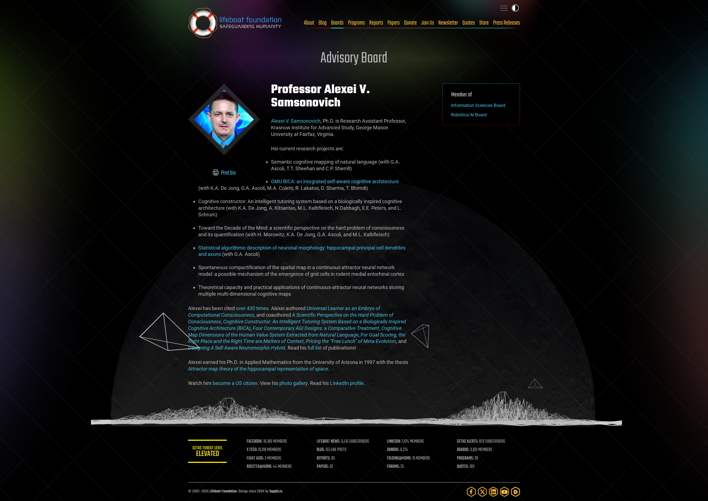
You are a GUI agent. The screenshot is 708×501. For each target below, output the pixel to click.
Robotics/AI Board (469, 114)
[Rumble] (515, 492)
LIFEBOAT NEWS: (328, 441)
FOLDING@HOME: (399, 458)
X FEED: (252, 449)
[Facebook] (471, 492)
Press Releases (506, 23)
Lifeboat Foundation (223, 491)
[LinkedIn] (493, 492)
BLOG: (321, 449)
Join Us (427, 23)
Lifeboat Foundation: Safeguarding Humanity (235, 23)
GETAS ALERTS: (467, 441)
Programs (356, 23)
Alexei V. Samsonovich (296, 121)
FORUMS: (393, 466)
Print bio (228, 173)
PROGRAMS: (465, 458)
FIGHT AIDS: (255, 458)
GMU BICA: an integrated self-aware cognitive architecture (335, 181)
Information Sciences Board (478, 105)
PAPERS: (323, 466)
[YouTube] (504, 492)
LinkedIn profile (347, 383)
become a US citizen (235, 383)
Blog (323, 23)
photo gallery (293, 383)
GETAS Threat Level (207, 452)
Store (484, 23)
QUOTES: (463, 466)
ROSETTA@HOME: (259, 466)
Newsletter (448, 23)
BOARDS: (463, 449)
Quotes (468, 23)
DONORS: (393, 449)
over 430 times (252, 308)
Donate (410, 23)
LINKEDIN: (394, 441)
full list (315, 348)
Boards (337, 23)
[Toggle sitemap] (503, 8)
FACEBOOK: (254, 441)
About (309, 23)
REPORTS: (323, 458)
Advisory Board (354, 58)
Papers (393, 23)
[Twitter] (482, 492)
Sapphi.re (275, 491)
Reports (376, 23)
